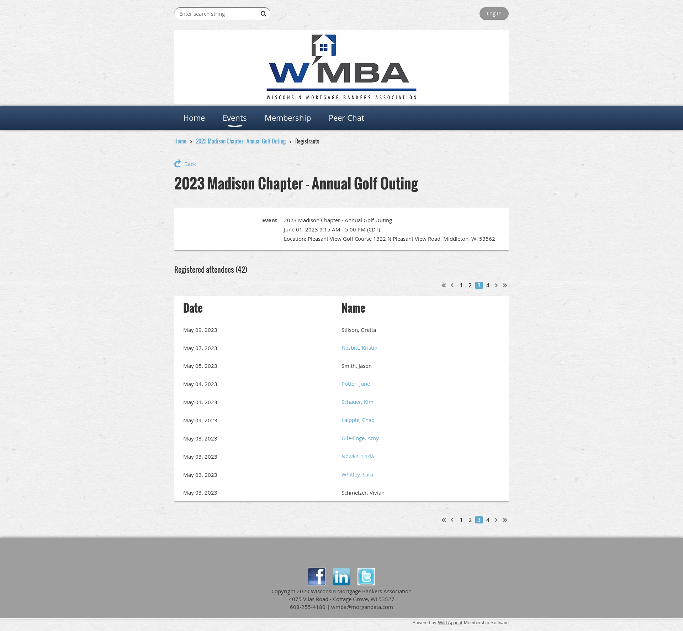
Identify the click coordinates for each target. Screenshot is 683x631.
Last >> (505, 285)
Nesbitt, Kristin (359, 347)
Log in (494, 13)
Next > (496, 285)
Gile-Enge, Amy (360, 438)
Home (180, 141)
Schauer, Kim (358, 401)
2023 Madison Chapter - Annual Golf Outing (241, 141)
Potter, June (356, 383)
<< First (444, 285)
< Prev (452, 285)
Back (190, 163)
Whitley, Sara (357, 474)
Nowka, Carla (358, 456)
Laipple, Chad (358, 419)
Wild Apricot (450, 622)
